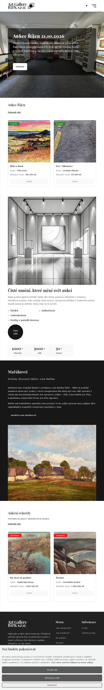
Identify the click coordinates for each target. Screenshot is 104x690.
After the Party (64, 166)
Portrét (14, 166)
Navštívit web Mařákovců (23, 415)
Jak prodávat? (63, 633)
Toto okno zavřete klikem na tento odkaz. (72, 662)
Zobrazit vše (14, 112)
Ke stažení (61, 638)
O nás (84, 628)
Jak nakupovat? (63, 628)
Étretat (14, 577)
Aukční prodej (88, 633)
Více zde (15, 332)
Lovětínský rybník (65, 577)
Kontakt (59, 643)
